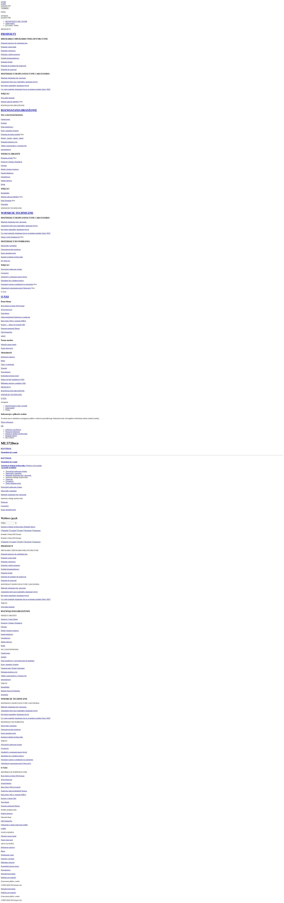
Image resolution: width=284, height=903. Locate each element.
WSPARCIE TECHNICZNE (17, 212)
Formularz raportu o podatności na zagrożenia (17, 284)
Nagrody (4, 368)
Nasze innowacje (7, 348)
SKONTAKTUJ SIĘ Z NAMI (16, 21)
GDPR (3, 829)
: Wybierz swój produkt (21, 466)
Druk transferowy (7, 127)
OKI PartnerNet (6, 332)
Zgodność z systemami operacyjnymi (14, 277)
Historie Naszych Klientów (10, 691)
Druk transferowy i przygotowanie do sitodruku (17, 661)
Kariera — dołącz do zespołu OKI (13, 325)
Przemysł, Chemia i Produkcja (11, 162)
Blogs (3, 361)
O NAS (5, 296)
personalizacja (6, 149)
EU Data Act (5, 261)
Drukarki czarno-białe (8, 47)
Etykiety (4, 123)
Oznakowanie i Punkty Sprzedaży (13, 668)
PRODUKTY (8, 33)
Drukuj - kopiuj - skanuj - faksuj (12, 138)
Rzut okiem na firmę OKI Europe (12, 306)
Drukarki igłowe (11, 436)
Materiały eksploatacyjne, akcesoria (13, 78)
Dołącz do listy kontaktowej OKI (12, 379)
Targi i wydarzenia (7, 364)
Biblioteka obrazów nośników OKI (13, 383)
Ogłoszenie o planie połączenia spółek (14, 825)
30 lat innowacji (6, 310)
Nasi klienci (5, 313)
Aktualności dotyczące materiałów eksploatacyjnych (19, 82)
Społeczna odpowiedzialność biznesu (14, 791)
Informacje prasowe (8, 357)
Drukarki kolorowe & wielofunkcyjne (14, 43)
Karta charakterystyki (8, 253)
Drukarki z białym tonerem (10, 54)
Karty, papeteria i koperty (10, 131)
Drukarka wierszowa (8, 51)
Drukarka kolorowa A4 (9, 142)
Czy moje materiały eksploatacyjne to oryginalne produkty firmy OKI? (25, 89)
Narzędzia (4, 204)
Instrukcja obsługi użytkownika (12, 257)
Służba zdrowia (6, 181)
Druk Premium (6, 201)
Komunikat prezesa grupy (10, 376)
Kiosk (3, 184)
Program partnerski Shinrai (10, 328)
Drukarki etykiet (6, 62)
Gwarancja (5, 273)
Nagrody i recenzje (7, 859)
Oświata (4, 166)
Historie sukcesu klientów (10, 102)
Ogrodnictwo (5, 177)
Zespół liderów (6, 783)
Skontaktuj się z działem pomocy (12, 281)
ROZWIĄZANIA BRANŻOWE (19, 110)
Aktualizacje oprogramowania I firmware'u (16, 288)
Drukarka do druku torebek (10, 134)
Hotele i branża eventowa (10, 169)
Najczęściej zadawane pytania (11, 269)
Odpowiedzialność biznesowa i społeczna (15, 317)
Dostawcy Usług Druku (9, 619)
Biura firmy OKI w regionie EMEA (13, 321)
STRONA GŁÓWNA (13, 430)
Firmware (9, 479)
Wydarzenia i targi (7, 855)
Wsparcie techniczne (12, 432)
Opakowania (5, 119)
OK (2, 426)
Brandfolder (5, 193)
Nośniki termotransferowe (10, 58)
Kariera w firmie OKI (8, 798)
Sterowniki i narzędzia (9, 246)
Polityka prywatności (8, 878)
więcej (3, 336)
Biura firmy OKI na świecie (10, 787)
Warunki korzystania (8, 874)
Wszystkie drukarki (7, 98)
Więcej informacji (7, 422)
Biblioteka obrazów (8, 862)
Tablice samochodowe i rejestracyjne (14, 146)
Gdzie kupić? (10, 23)
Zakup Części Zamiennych (10, 237)
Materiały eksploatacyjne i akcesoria (14, 222)
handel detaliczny (7, 634)
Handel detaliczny (7, 173)
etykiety (3, 657)
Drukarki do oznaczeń (8, 69)
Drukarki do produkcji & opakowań (13, 66)
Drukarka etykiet (7, 158)
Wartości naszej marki (8, 344)
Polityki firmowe (7, 813)
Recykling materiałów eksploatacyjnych (15, 86)
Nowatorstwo (5, 372)
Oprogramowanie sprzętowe (11, 249)
